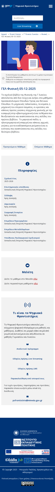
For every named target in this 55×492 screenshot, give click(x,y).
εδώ (35, 279)
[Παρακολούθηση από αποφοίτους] (27, 374)
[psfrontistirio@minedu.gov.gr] (27, 397)
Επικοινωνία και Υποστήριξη (42, 478)
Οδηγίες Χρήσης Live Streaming (27, 358)
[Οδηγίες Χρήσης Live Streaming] (27, 354)
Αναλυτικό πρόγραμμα (27, 348)
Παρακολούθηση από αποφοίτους (27, 378)
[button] (51, 6)
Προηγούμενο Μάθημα (14, 146)
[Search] (40, 18)
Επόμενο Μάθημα (43, 146)
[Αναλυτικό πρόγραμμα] (27, 344)
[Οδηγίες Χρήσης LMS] (27, 364)
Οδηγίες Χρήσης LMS (27, 368)
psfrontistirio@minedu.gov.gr (27, 400)
